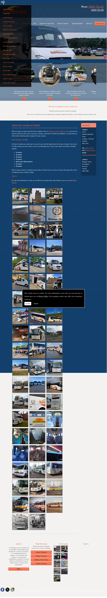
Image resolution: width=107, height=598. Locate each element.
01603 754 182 (97, 9)
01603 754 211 (96, 6)
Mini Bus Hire (7, 50)
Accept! (27, 303)
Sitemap (100, 591)
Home (21, 591)
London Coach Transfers (10, 38)
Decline (36, 303)
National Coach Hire (9, 54)
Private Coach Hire (8, 62)
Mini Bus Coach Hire (9, 46)
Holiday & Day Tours (36, 591)
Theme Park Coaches (9, 83)
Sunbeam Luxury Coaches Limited (58, 131)
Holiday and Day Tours (10, 30)
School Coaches (7, 79)
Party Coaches (7, 58)
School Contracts (63, 23)
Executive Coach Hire (47, 23)
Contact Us (94, 591)
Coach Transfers (8, 18)
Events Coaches (7, 26)
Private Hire (6, 70)
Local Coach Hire (8, 34)
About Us (89, 23)
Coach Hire (6, 13)
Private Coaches (8, 66)
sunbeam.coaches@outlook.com (91, 155)
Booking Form (87, 591)
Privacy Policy (43, 296)
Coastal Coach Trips (9, 22)
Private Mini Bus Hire (9, 75)
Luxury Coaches (8, 42)
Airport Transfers (8, 9)
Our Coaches (100, 23)
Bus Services (27, 591)
